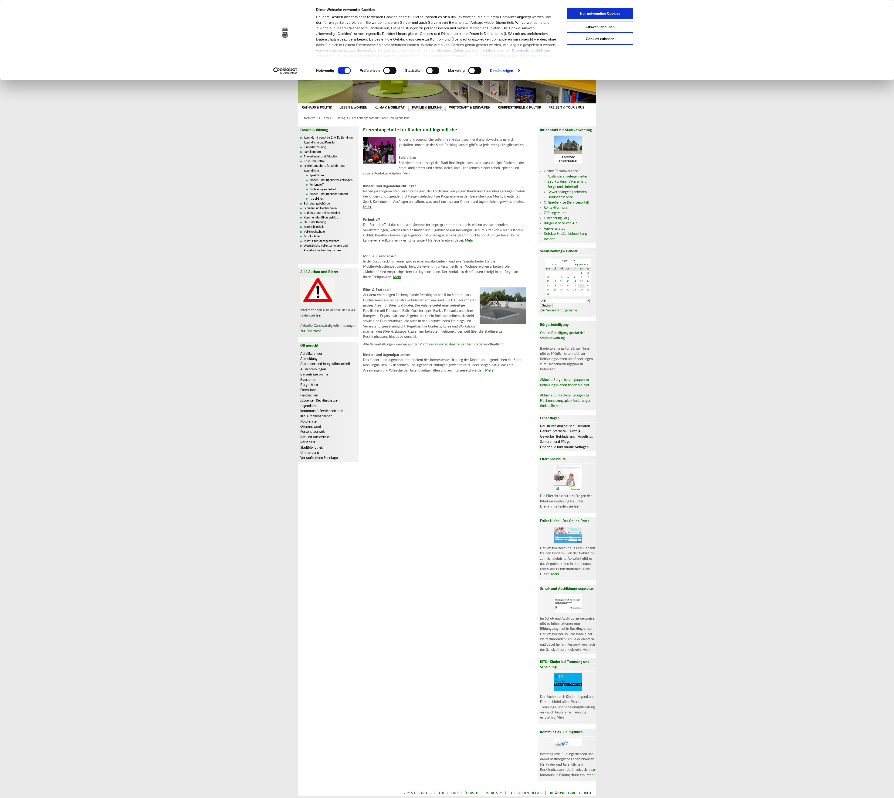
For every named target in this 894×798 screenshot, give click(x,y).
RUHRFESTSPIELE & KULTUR (519, 107)
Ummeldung (309, 453)
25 (554, 290)
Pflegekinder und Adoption (321, 156)
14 (574, 281)
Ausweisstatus (554, 229)
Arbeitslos (585, 437)
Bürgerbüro (309, 385)
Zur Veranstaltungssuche (558, 310)
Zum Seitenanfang (418, 793)
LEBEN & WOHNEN (353, 107)
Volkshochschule (314, 232)
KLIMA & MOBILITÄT (390, 107)
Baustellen (308, 380)
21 (574, 285)
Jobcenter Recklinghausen (319, 400)
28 (574, 290)
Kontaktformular (556, 208)
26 (561, 290)
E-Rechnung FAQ (556, 218)
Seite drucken (448, 793)
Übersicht (472, 793)
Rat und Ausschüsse (315, 437)
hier (319, 315)
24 (548, 290)
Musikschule (312, 236)
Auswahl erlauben (600, 27)
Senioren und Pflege (555, 442)
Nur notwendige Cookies (600, 13)
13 (568, 281)
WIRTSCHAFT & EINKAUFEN (469, 107)
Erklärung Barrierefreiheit (570, 793)
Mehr (407, 173)
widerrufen (539, 56)
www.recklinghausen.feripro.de (458, 344)
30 (588, 290)
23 (588, 285)
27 (568, 290)
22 (581, 285)
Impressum (494, 793)
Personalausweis (312, 432)
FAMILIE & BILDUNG (427, 107)
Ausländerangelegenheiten (568, 176)
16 (588, 281)
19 (561, 285)
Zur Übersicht (310, 331)
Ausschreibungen (313, 369)
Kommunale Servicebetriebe (321, 411)
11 (554, 281)
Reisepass (307, 442)
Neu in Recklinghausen (557, 426)
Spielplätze (317, 175)
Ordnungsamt (310, 427)
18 (554, 285)
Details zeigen (501, 71)
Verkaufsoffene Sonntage (319, 458)
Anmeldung (309, 359)
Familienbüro (312, 152)
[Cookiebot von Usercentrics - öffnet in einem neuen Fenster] (285, 70)
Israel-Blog (317, 199)
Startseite (309, 118)
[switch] (389, 70)
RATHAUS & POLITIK (317, 107)
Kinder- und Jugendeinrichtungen (331, 180)
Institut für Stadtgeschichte (321, 241)
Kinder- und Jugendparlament (329, 194)
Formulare (308, 390)
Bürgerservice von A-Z (560, 223)
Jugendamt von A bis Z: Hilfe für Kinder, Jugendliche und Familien (329, 140)
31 (548, 294)
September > (581, 264)
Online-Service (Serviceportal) (566, 203)
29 (581, 290)
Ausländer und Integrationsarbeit (325, 364)
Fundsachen (309, 395)
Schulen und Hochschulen (320, 208)
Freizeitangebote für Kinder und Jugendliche (381, 118)
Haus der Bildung (315, 222)
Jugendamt (308, 406)
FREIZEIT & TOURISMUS (566, 107)
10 (548, 281)
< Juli (554, 264)
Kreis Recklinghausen (316, 416)
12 (561, 281)
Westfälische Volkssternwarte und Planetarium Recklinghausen (326, 248)
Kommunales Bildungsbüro (321, 217)
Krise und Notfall (314, 161)
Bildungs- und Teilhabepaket (322, 213)
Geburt (545, 431)
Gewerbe (547, 437)
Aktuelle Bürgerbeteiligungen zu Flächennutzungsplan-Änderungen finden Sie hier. (565, 401)
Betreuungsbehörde (317, 203)
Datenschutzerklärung (531, 50)
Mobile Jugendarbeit (323, 189)
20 (568, 285)
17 (548, 285)
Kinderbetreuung (315, 147)
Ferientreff (317, 185)
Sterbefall (560, 431)
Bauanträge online (314, 374)
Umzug (575, 431)
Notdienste (308, 421)
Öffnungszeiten (555, 213)
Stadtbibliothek (314, 227)
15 (581, 281)
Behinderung (566, 437)
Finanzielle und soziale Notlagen (564, 447)
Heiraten (583, 426)
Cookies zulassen (600, 39)
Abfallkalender (311, 354)
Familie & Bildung (333, 118)
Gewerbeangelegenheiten (567, 192)
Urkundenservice (560, 197)
